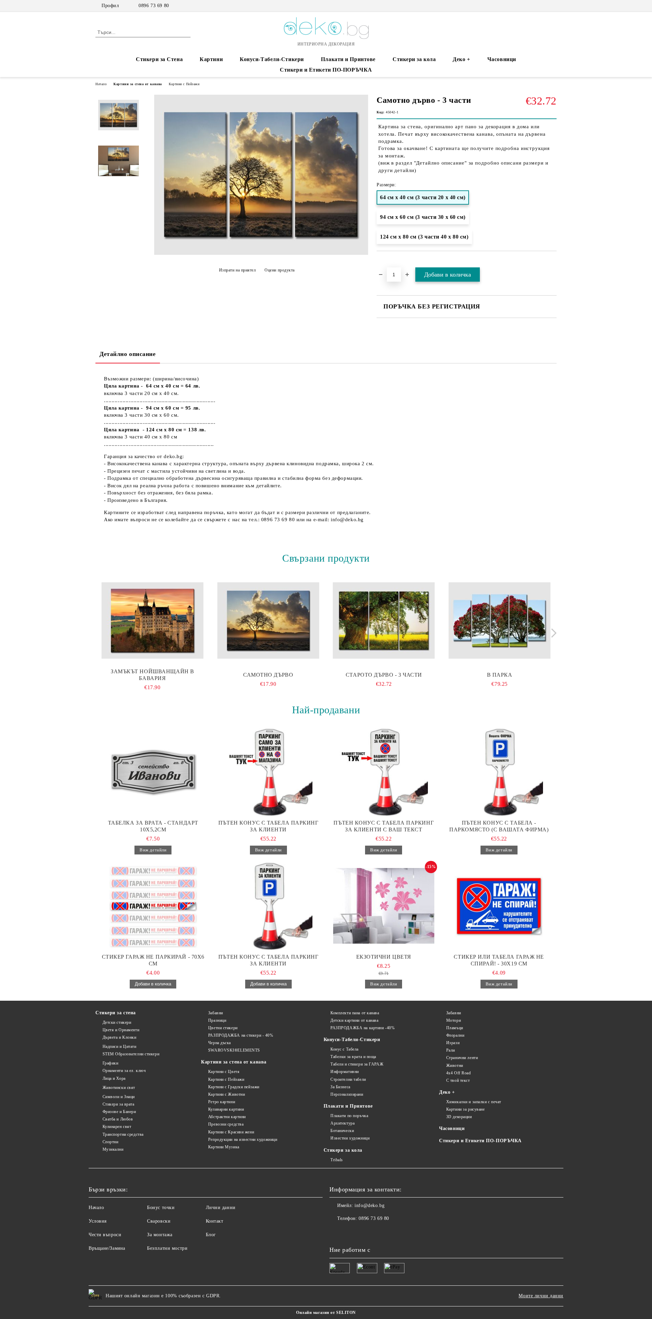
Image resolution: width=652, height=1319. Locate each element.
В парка (499, 675)
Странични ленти (462, 1057)
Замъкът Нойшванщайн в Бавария (152, 674)
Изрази (452, 1042)
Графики (110, 1063)
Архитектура (342, 1123)
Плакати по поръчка (349, 1115)
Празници (217, 1020)
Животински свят (119, 1087)
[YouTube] (553, 6)
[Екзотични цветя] (383, 906)
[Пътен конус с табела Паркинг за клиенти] (268, 772)
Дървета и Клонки (120, 1037)
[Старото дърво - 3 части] (384, 621)
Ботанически (342, 1130)
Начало (101, 84)
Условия (98, 1221)
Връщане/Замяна (107, 1248)
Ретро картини (221, 1101)
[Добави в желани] (552, 263)
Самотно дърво (268, 675)
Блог (211, 1234)
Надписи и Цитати (120, 1046)
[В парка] (499, 621)
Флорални (455, 1035)
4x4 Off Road (458, 1073)
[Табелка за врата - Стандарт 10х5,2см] (153, 772)
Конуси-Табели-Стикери (272, 59)
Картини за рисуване (465, 1109)
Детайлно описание (127, 354)
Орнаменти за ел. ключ (124, 1070)
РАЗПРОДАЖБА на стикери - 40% (240, 1035)
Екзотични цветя (383, 957)
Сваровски (158, 1221)
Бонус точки (161, 1207)
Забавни (215, 1013)
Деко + (461, 59)
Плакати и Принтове (348, 59)
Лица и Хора (114, 1078)
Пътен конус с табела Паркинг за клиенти (268, 826)
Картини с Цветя (223, 1071)
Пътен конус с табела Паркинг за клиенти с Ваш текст (383, 826)
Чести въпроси (105, 1234)
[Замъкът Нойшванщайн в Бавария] (152, 621)
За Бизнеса (340, 1087)
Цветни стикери (222, 1027)
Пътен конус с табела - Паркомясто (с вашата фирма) (498, 826)
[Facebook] (532, 6)
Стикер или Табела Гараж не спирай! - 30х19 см (499, 960)
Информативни (344, 1071)
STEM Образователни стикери (131, 1054)
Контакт (214, 1221)
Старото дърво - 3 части (384, 675)
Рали (450, 1050)
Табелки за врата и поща (353, 1056)
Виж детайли (153, 849)
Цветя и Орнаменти (121, 1030)
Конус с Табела (344, 1049)
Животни (454, 1065)
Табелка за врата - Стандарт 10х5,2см (153, 826)
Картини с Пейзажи (184, 84)
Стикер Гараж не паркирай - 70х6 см (153, 960)
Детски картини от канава (354, 1020)
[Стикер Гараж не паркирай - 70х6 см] (153, 906)
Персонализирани (346, 1094)
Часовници (501, 59)
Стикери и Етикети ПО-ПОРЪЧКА (326, 70)
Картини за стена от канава (137, 84)
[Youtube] (364, 1232)
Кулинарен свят (117, 1126)
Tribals (336, 1159)
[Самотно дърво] (268, 621)
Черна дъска (219, 1042)
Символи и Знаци (119, 1096)
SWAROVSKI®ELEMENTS (234, 1050)
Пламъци (454, 1027)
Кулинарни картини (226, 1109)
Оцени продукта (280, 270)
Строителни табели (348, 1079)
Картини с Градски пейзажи (233, 1087)
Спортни (110, 1141)
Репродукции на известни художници (242, 1139)
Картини (211, 59)
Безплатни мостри (167, 1248)
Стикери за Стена (159, 59)
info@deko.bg (369, 1205)
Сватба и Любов (118, 1119)
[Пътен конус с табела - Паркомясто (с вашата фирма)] (499, 772)
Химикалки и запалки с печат (473, 1101)
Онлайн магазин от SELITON (326, 1312)
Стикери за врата (118, 1104)
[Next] (552, 633)
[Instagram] (542, 6)
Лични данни (221, 1207)
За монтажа (160, 1234)
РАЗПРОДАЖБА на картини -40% (362, 1027)
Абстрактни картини (227, 1116)
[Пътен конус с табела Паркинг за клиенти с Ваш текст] (383, 772)
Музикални (113, 1149)
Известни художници (349, 1138)
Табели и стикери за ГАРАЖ (356, 1064)
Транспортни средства (123, 1134)
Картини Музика (223, 1147)
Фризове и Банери (119, 1111)
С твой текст (458, 1080)
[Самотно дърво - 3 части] (261, 253)
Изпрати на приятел (237, 270)
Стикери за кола (414, 59)
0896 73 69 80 (154, 5)
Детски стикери (117, 1022)
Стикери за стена (115, 1012)
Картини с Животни (226, 1094)
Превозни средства (225, 1124)
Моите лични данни (541, 1295)
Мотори (453, 1020)
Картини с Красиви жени (231, 1132)
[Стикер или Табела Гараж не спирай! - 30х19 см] (499, 906)
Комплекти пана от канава (354, 1013)
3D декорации (459, 1116)
